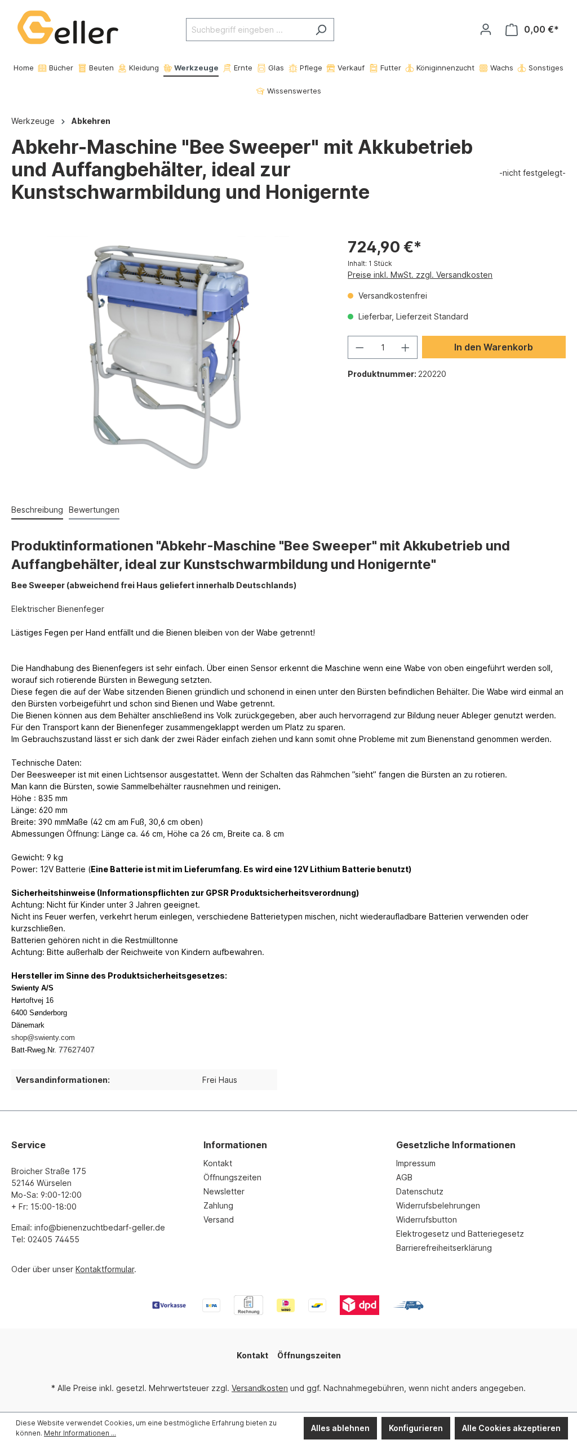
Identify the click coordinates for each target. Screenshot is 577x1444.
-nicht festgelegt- (532, 172)
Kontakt (217, 1163)
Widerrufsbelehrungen (438, 1205)
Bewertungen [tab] (94, 509)
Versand (218, 1219)
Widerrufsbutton (426, 1219)
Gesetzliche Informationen (456, 1144)
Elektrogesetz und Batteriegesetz (460, 1233)
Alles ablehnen (340, 1428)
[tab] (37, 510)
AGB (404, 1177)
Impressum (416, 1163)
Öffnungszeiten (232, 1177)
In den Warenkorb (493, 347)
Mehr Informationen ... (80, 1433)
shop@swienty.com (43, 1037)
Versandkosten (260, 1388)
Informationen (235, 1144)
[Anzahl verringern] (359, 347)
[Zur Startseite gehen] (67, 27)
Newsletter (224, 1191)
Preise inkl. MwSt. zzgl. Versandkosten (420, 274)
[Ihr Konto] (486, 29)
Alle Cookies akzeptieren (511, 1428)
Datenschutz (419, 1191)
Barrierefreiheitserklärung (444, 1247)
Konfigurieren (416, 1428)
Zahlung (218, 1205)
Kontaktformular (105, 1269)
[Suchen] (321, 29)
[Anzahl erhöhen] (406, 347)
